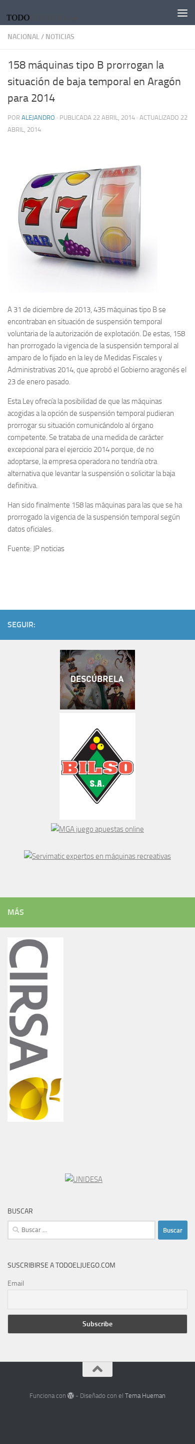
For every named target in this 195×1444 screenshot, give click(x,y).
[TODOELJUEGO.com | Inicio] (55, 12)
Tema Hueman (145, 1395)
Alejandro (38, 117)
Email (16, 1283)
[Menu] (182, 12)
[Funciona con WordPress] (71, 1395)
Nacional (24, 37)
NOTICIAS (60, 37)
